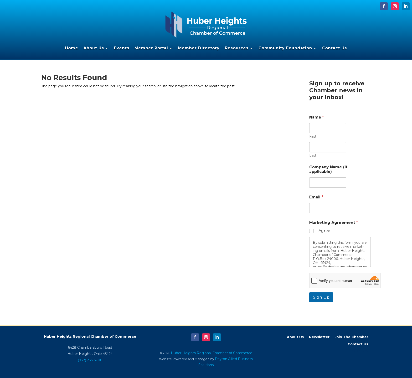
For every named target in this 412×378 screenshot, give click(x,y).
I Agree (323, 230)
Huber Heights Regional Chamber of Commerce (211, 353)
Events (121, 48)
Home (71, 48)
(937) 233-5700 (90, 360)
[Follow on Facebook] (384, 6)
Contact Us (334, 48)
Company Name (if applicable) (328, 169)
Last (312, 156)
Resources (236, 48)
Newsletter (319, 337)
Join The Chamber (351, 337)
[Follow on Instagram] (395, 6)
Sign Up (321, 297)
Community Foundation (285, 48)
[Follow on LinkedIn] (406, 6)
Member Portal (151, 48)
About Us (93, 48)
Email (316, 197)
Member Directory (199, 48)
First (312, 137)
